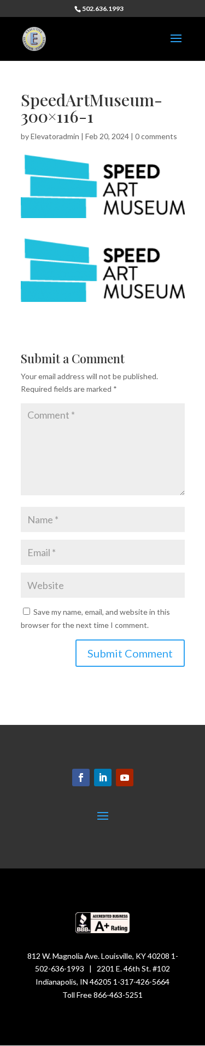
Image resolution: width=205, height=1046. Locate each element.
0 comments (156, 136)
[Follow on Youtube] (124, 777)
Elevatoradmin (55, 136)
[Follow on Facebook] (81, 777)
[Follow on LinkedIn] (103, 777)
